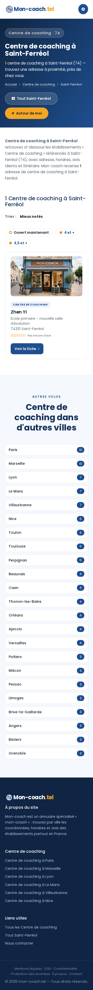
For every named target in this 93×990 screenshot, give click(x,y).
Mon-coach (34, 9)
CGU (47, 968)
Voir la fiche (25, 348)
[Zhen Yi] (46, 276)
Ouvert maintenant (31, 232)
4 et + (69, 232)
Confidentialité (65, 968)
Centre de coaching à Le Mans (32, 884)
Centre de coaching (39, 84)
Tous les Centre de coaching (31, 927)
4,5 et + (20, 243)
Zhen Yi (19, 312)
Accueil (11, 84)
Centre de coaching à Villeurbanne (36, 892)
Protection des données (30, 974)
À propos (59, 974)
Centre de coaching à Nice (29, 900)
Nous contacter (19, 943)
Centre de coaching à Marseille (33, 868)
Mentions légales (28, 968)
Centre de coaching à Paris (29, 860)
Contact (75, 974)
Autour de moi (29, 113)
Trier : (11, 216)
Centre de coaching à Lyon (29, 876)
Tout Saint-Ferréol (34, 98)
